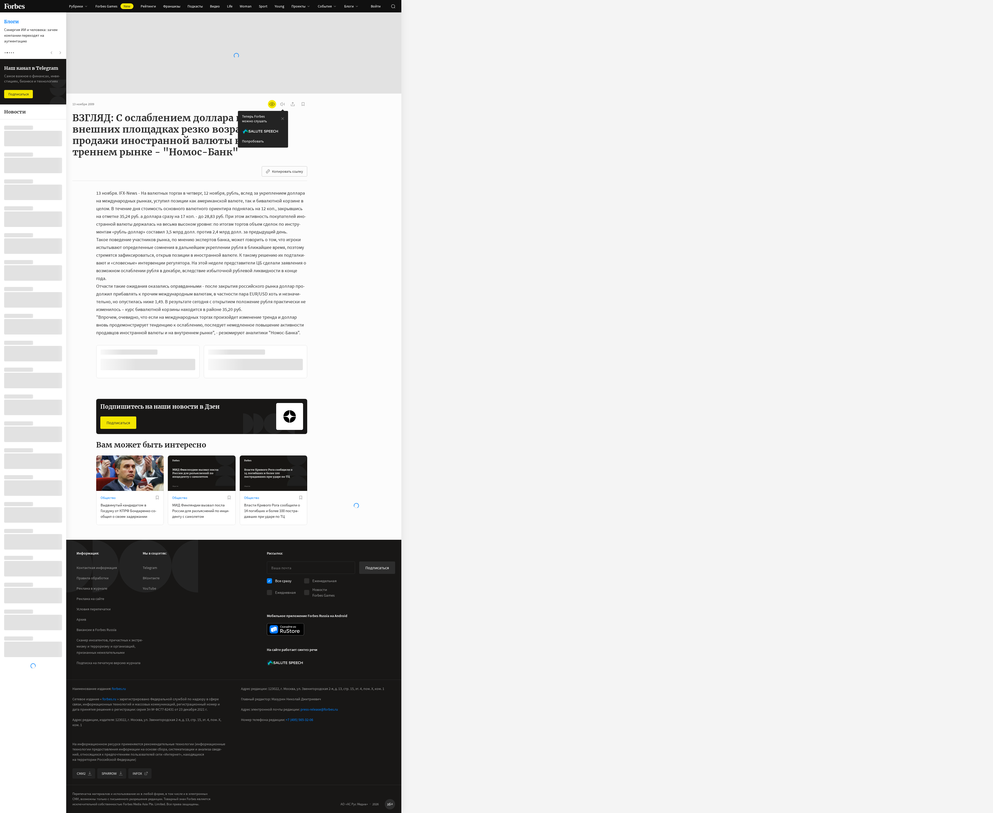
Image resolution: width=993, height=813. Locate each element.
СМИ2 (81, 773)
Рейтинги (148, 6)
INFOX (137, 773)
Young (279, 6)
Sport (263, 6)
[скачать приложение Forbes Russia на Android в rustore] (285, 629)
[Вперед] (315, 362)
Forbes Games (112, 6)
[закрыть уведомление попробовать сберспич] (283, 119)
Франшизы (171, 6)
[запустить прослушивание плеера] (282, 104)
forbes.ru (119, 688)
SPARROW (109, 773)
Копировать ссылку (287, 171)
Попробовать (253, 141)
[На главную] (14, 6)
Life (229, 6)
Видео (215, 6)
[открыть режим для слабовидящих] (272, 104)
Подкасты (195, 6)
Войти (376, 6)
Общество (108, 497)
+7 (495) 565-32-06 (299, 719)
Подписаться (118, 422)
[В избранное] (165, 352)
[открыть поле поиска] (393, 6)
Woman (246, 6)
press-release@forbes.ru (319, 709)
